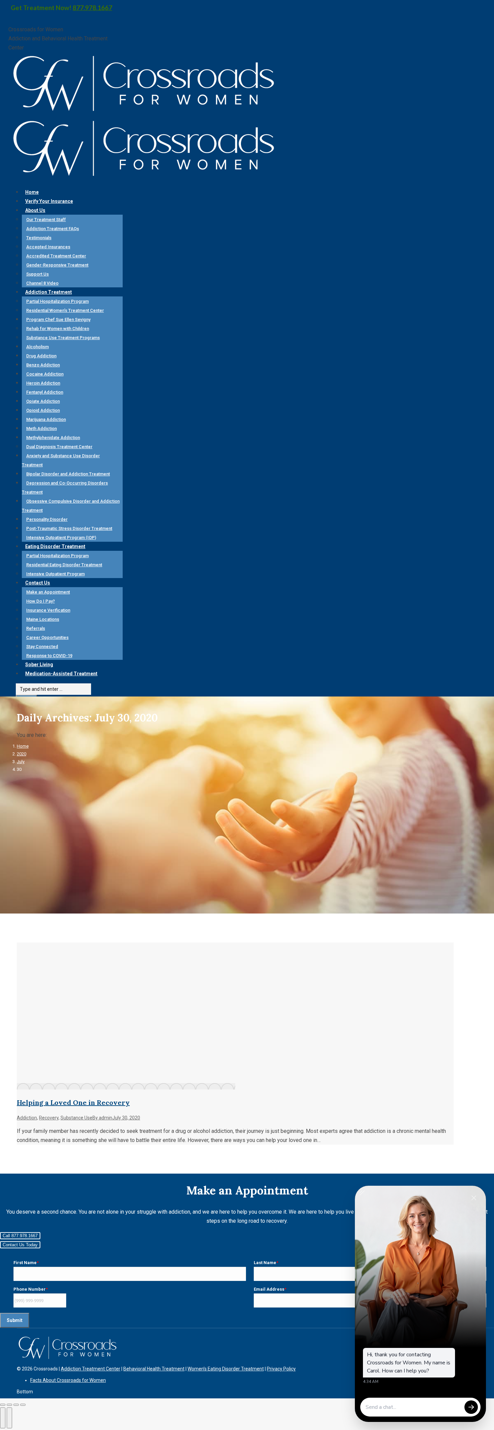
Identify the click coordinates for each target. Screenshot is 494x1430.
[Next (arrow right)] (9, 1417)
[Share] (9, 1405)
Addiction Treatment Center (90, 1368)
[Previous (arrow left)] (2, 1417)
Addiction (27, 1117)
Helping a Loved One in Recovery (73, 1102)
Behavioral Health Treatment (153, 1368)
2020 (21, 753)
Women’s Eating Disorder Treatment (226, 1368)
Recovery (48, 1117)
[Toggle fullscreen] (16, 1405)
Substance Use (76, 1117)
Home (23, 746)
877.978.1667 (92, 7)
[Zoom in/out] (23, 1405)
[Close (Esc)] (2, 1405)
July (21, 761)
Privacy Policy (281, 1368)
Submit (15, 1320)
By (102, 1117)
